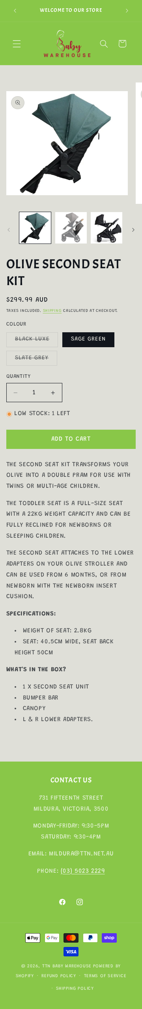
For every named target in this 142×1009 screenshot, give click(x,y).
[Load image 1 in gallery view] (35, 228)
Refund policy (58, 976)
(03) (68, 871)
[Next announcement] (127, 10)
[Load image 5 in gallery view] (106, 228)
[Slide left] (8, 229)
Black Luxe (36, 341)
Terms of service (105, 976)
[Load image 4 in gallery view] (71, 228)
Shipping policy (75, 989)
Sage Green (88, 339)
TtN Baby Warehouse (67, 966)
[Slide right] (133, 229)
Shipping (52, 311)
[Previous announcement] (15, 10)
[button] (16, 44)
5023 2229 (90, 871)
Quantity (18, 376)
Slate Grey (36, 360)
